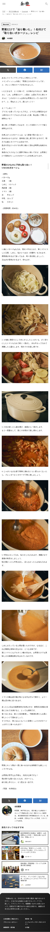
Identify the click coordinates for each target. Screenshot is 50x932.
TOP (3, 11)
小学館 (27, 927)
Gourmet (25, 11)
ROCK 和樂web (14, 11)
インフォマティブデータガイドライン (35, 923)
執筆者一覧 (28, 919)
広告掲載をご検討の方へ (11, 919)
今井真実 (18, 806)
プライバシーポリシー (10, 922)
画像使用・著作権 (9, 927)
